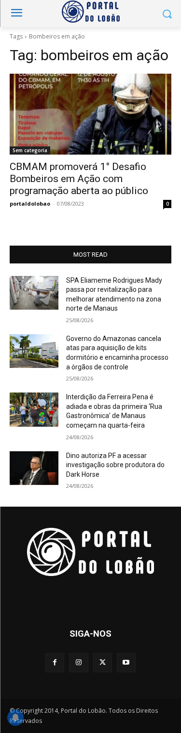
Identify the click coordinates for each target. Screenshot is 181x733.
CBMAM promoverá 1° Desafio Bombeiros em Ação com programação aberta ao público (79, 178)
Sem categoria (30, 150)
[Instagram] (78, 662)
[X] (102, 662)
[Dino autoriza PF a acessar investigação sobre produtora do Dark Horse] (34, 468)
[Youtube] (126, 662)
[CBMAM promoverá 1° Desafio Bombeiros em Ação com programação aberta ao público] (90, 114)
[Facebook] (54, 662)
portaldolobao (30, 203)
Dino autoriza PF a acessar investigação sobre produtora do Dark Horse (115, 465)
